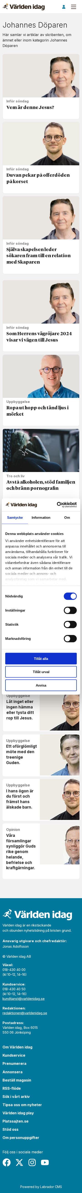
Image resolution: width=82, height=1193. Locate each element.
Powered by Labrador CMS (41, 1187)
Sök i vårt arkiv (16, 1096)
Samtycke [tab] (15, 517)
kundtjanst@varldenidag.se (24, 998)
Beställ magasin (17, 1080)
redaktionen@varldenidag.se (25, 1013)
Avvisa (41, 685)
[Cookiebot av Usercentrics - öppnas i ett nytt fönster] (58, 505)
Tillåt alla (41, 658)
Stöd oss (10, 1129)
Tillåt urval (41, 672)
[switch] (70, 610)
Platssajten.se (15, 1121)
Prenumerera (14, 1063)
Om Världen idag (17, 1047)
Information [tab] (41, 517)
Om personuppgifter (21, 1137)
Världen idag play (18, 1113)
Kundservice (14, 1055)
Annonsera (13, 1072)
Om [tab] (67, 517)
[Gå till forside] (24, 7)
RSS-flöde (12, 1088)
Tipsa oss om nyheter (22, 1104)
